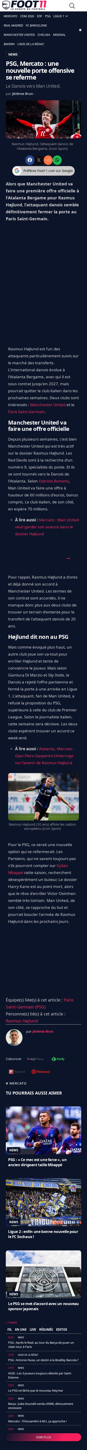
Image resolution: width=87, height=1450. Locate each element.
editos (61, 1329)
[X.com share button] (38, 160)
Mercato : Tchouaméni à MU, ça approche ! (37, 1421)
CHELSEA (44, 35)
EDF (39, 16)
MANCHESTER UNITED (19, 35)
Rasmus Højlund (22, 1021)
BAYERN (9, 44)
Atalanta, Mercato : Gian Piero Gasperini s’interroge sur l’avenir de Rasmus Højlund (44, 755)
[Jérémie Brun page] (14, 1037)
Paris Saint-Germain (26, 411)
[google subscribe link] (35, 1059)
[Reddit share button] (48, 160)
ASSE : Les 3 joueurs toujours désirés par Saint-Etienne (40, 1375)
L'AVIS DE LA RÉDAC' (31, 44)
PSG (48, 16)
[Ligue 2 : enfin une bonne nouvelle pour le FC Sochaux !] (43, 1202)
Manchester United (48, 404)
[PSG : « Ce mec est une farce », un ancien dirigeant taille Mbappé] (43, 1130)
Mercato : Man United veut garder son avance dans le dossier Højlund (47, 526)
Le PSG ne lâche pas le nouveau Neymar (35, 1390)
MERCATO (10, 16)
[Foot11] (24, 6)
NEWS (13, 54)
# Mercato (16, 1083)
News (13, 1150)
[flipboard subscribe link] (17, 1072)
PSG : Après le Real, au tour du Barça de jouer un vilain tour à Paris (41, 1344)
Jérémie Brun (23, 93)
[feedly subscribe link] (58, 1059)
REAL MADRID (13, 25)
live (33, 1329)
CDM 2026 (27, 16)
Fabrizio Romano (54, 481)
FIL (9, 1329)
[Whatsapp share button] (57, 160)
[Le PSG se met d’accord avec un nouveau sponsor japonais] (43, 1274)
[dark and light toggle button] (80, 30)
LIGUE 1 (58, 16)
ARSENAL (59, 35)
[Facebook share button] (29, 160)
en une (20, 1329)
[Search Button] (72, 6)
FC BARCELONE (36, 25)
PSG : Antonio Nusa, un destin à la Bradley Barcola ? (43, 1360)
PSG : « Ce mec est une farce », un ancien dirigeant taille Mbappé (37, 1162)
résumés (46, 1329)
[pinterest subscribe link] (40, 1072)
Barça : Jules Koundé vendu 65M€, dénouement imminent (40, 1406)
